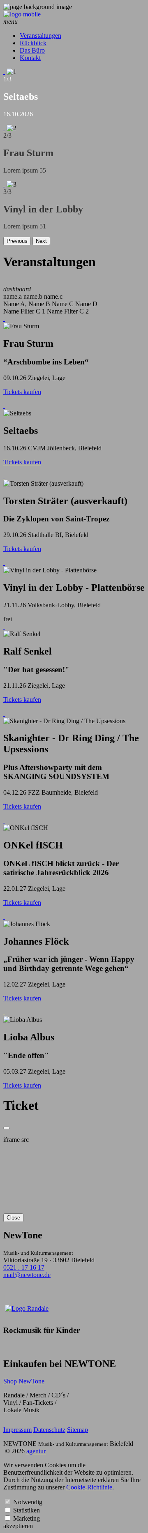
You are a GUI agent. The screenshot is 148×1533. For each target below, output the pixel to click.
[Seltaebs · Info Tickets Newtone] (4, 405)
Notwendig (27, 1501)
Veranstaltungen (40, 35)
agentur (36, 1451)
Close (13, 1218)
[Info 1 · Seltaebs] (4, 71)
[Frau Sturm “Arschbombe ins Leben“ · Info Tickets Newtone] (4, 318)
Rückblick (33, 42)
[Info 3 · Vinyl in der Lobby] (4, 184)
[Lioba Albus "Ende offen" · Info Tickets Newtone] (4, 1012)
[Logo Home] (22, 14)
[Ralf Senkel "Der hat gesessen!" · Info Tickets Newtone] (4, 626)
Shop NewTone (23, 1381)
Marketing (26, 1518)
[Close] (6, 1128)
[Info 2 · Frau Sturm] (4, 127)
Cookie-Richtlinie (89, 1487)
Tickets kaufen (22, 391)
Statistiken (26, 1510)
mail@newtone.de (27, 1274)
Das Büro (32, 50)
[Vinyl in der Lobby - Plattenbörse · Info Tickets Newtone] (4, 562)
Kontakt (30, 57)
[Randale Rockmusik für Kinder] (26, 1308)
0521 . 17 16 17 (23, 1267)
